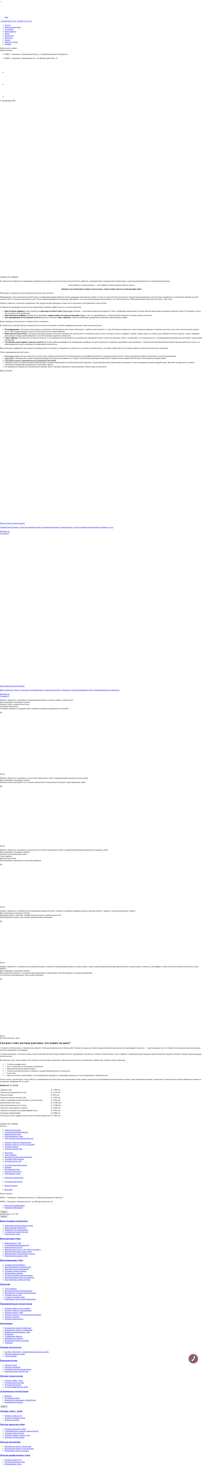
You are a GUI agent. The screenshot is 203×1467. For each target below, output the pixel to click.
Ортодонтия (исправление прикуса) (19, 1138)
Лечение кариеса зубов (14, 1313)
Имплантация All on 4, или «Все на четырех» (23, 1249)
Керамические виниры (14, 1402)
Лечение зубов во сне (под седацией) (19, 1145)
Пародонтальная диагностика (16, 1371)
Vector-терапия (10, 1356)
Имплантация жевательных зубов (18, 1252)
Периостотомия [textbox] (6, 1095)
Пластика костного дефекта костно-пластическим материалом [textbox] (25, 1116)
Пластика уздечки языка (14, 1437)
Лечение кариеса (11, 1147)
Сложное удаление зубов (15, 1297)
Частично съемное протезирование (19, 1275)
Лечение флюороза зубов (15, 1354)
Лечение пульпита (12, 1317)
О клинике (9, 29)
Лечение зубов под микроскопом (18, 1142)
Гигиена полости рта (13, 1171)
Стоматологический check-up (16, 1132)
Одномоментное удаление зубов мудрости (22, 1431)
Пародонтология (8, 1360)
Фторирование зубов (13, 1464)
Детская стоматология (13, 1182)
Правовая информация (14, 1208)
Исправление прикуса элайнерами (18, 1330)
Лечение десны (11, 1365)
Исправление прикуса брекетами (18, 1328)
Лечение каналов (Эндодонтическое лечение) (23, 1315)
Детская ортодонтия (13, 1385)
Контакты (9, 38)
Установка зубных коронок (15, 1271)
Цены (7, 34)
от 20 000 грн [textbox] (56, 1103)
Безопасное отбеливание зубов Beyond (20, 1400)
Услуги (7, 25)
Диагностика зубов (12, 1234)
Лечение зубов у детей (14, 1381)
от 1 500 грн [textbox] (55, 1090)
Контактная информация (15, 1205)
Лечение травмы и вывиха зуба (17, 1435)
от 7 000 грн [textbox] (55, 1116)
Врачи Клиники (11, 1186)
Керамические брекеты (14, 1338)
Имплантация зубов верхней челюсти (20, 1254)
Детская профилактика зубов (16, 1387)
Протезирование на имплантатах (18, 1267)
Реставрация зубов (12, 1169)
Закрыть (4, 1212)
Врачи (10, 269)
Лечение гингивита (12, 1367)
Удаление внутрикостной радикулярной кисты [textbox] (19, 1110)
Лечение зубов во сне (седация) (17, 1308)
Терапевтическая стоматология (16, 1304)
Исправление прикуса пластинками (19, 1449)
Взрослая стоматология (14, 1178)
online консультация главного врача (19, 1226)
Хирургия (4, 107)
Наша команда (10, 31)
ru (7, 17)
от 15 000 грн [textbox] (56, 1105)
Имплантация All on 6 (13, 1247)
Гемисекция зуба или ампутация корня (20, 1299)
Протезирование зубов (14, 1136)
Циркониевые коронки (14, 1273)
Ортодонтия (6, 1323)
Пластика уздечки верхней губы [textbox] (13, 1098)
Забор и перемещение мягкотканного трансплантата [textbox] (21, 1100)
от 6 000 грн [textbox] (55, 1108)
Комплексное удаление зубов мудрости (20, 1293)
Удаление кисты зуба (13, 1161)
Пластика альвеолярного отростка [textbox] (14, 1108)
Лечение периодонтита (14, 1319)
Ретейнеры (9, 1334)
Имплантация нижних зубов (16, 1256)
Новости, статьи (11, 42)
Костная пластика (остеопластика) (18, 1157)
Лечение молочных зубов (15, 1418)
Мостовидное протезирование (17, 1269)
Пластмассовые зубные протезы (17, 1280)
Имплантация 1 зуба (13, 1243)
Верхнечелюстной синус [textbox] (10, 1103)
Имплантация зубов (13, 27)
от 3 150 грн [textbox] (55, 1092)
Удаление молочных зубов (15, 1429)
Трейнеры (9, 1343)
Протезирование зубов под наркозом (19, 1277)
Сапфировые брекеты (13, 1336)
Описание (4, 269)
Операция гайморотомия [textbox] (10, 1113)
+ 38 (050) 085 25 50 (8, 21)
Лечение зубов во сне (13, 1416)
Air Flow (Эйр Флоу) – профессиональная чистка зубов (27, 1352)
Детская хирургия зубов (14, 1383)
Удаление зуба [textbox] (6, 1090)
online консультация (12, 1130)
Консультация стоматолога (14, 1221)
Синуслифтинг (11, 1155)
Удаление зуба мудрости (14, 1159)
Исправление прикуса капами (17, 1341)
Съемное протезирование (15, 1265)
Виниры (8, 1167)
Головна (3, 103)
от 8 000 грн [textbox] (55, 1113)
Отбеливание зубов (12, 1174)
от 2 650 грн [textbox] (55, 1098)
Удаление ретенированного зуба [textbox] (13, 1092)
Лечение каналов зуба (13, 1149)
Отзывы (8, 44)
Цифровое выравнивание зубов (17, 1332)
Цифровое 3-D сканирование (16, 1230)
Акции (7, 40)
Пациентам (9, 36)
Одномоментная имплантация (17, 1245)
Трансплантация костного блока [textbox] (13, 1105)
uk (6, 17)
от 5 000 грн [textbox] (55, 1100)
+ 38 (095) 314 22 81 (24, 21)
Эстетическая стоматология (16, 1165)
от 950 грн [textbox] (55, 1095)
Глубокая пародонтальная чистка (18, 1369)
